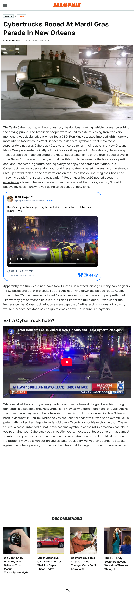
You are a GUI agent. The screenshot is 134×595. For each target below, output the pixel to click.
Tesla (21, 16)
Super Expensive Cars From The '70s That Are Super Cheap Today (49, 563)
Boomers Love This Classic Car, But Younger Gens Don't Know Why (83, 563)
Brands (8, 16)
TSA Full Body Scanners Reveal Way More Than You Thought (116, 563)
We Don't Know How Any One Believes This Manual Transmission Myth (16, 565)
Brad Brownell (14, 40)
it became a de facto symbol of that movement (82, 141)
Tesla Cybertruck (21, 127)
